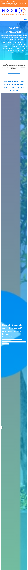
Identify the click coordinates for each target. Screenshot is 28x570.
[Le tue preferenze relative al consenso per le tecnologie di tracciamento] (1, 427)
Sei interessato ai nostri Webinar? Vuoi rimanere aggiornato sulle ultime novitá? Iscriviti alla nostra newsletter (12, 3)
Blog (12, 336)
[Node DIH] (14, 11)
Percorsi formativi (6, 336)
